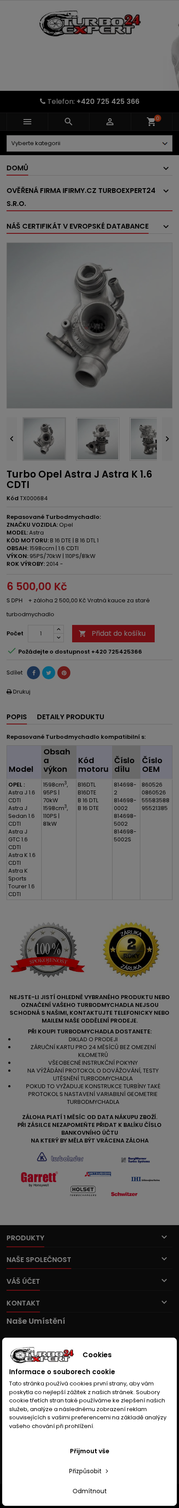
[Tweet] (48, 672)
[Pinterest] (63, 672)
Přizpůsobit (86, 1471)
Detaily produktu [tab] (70, 717)
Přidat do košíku (112, 633)
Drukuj (18, 692)
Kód (13, 498)
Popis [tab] (17, 717)
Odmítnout (90, 1491)
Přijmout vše (89, 1451)
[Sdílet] (33, 672)
